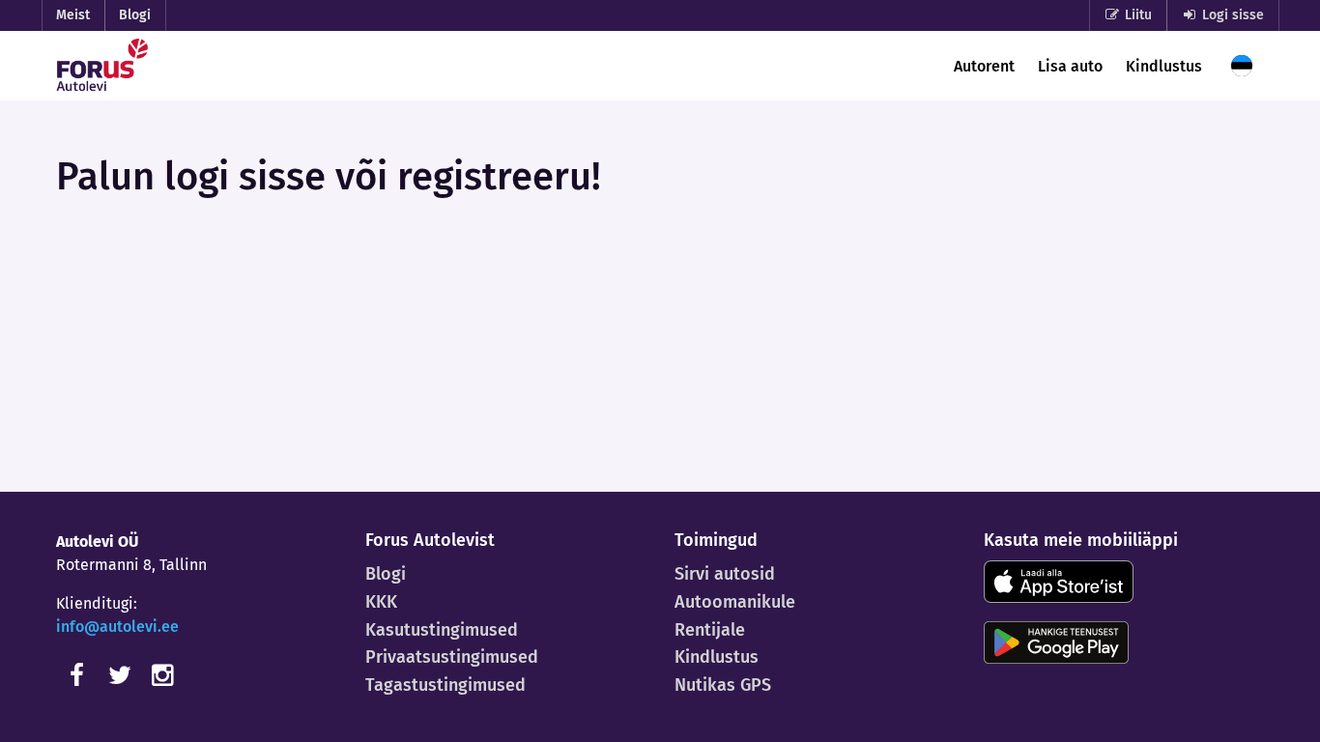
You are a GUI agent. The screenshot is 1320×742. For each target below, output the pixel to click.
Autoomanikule (734, 602)
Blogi (135, 15)
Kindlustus (1164, 66)
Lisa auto (1070, 66)
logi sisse (245, 177)
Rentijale (709, 630)
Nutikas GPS (722, 685)
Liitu (1136, 15)
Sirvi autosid (724, 574)
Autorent (984, 66)
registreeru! (499, 177)
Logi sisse (1231, 15)
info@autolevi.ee (117, 626)
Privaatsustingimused (451, 657)
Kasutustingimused (441, 630)
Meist (73, 15)
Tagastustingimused (445, 685)
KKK (381, 602)
